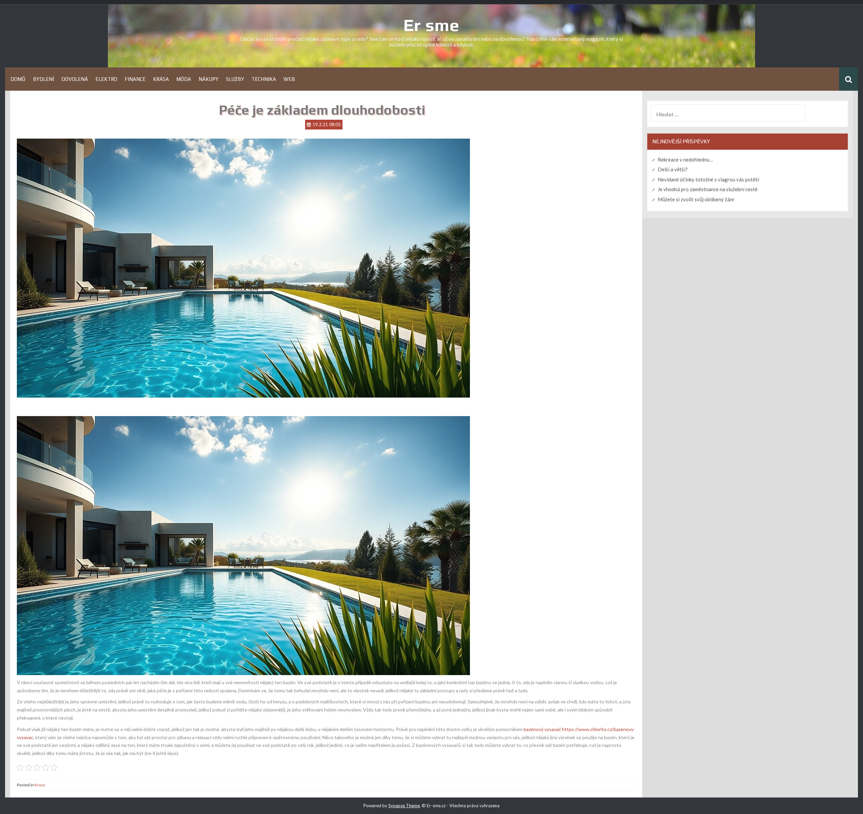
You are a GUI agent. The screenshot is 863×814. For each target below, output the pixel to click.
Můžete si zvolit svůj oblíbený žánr (696, 199)
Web (289, 79)
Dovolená (74, 79)
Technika (263, 79)
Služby (235, 79)
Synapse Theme (404, 805)
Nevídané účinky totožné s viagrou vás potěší (708, 179)
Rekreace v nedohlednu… (685, 159)
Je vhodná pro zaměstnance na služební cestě (707, 189)
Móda (183, 79)
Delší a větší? (673, 169)
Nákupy (208, 79)
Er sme (431, 25)
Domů (18, 79)
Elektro (106, 79)
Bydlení (43, 79)
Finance (135, 79)
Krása (161, 79)
